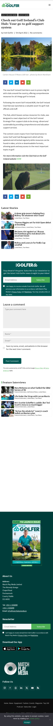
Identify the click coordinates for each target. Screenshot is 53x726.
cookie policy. (34, 718)
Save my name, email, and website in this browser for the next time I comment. (27, 347)
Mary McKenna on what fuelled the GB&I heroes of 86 (32, 389)
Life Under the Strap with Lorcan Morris (32, 396)
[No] (50, 719)
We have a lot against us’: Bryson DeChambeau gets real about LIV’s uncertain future (30, 233)
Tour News (26, 218)
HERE (19, 159)
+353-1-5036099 (8, 608)
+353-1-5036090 (12, 605)
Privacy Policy (16, 292)
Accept (27, 722)
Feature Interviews (20, 392)
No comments (36, 32)
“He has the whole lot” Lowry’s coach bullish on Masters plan (31, 412)
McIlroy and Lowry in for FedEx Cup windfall (30, 243)
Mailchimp (28, 292)
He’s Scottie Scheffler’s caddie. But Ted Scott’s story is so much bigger (32, 403)
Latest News (24, 15)
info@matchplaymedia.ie (17, 611)
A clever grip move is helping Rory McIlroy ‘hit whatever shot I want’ (29, 214)
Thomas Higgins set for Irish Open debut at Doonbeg (33, 223)
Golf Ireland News (9, 15)
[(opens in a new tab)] (26, 542)
